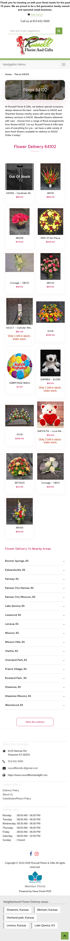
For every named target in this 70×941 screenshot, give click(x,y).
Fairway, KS (12, 579)
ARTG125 (20, 482)
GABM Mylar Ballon (19, 382)
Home (8, 74)
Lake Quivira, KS (15, 606)
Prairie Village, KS (16, 669)
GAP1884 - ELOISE (50, 379)
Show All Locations (35, 722)
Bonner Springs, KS (17, 561)
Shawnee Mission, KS (18, 696)
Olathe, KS (11, 651)
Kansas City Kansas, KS (19, 588)
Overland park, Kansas (20, 917)
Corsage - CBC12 (19, 282)
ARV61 (50, 193)
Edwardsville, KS (15, 570)
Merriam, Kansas (47, 909)
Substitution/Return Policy (17, 798)
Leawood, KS (13, 615)
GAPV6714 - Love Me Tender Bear (50, 431)
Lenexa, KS (12, 624)
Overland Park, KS (16, 660)
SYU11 (50, 331)
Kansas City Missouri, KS (20, 597)
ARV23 (50, 282)
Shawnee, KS (13, 687)
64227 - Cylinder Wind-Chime (19, 327)
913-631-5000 (15, 761)
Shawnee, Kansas (18, 909)
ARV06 (19, 237)
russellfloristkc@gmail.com (23, 768)
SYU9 (20, 434)
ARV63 (19, 527)
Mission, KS (12, 633)
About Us (8, 794)
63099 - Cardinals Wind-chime (19, 193)
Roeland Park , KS (16, 678)
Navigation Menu (14, 64)
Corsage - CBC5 (50, 482)
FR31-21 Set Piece (50, 237)
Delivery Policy (11, 790)
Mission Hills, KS (15, 642)
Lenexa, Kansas (16, 925)
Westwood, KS (14, 705)
